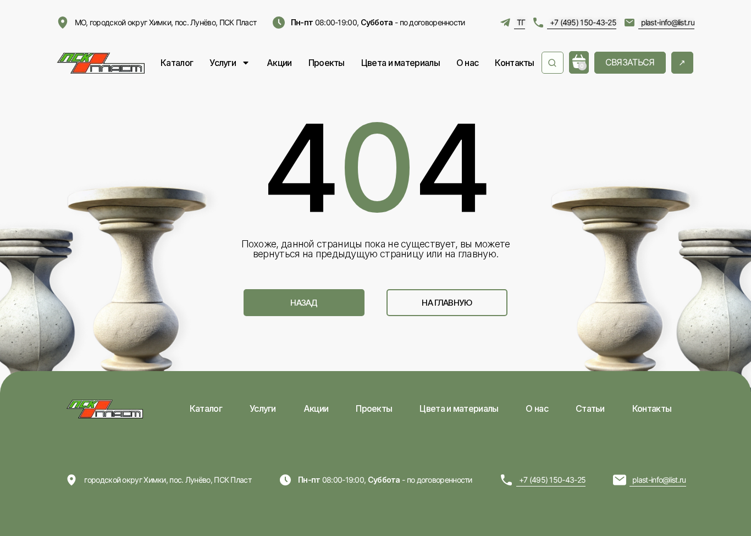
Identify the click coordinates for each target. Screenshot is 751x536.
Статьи (590, 408)
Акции (279, 62)
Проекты (326, 62)
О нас (467, 62)
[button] (304, 302)
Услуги (222, 62)
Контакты (514, 62)
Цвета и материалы (400, 62)
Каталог (177, 62)
